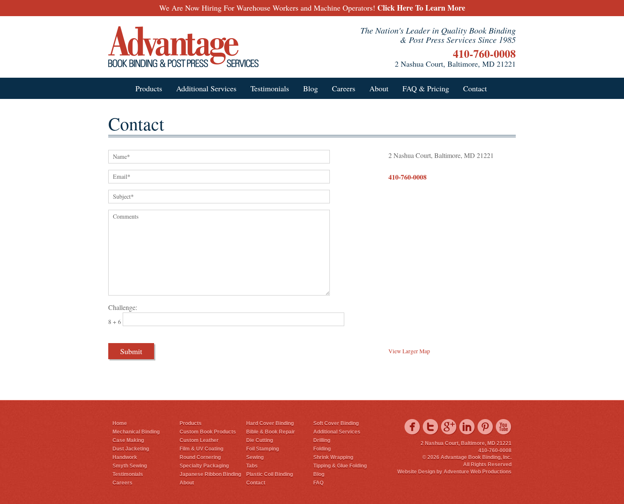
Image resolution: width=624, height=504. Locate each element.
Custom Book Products (208, 432)
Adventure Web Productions (478, 472)
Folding (322, 449)
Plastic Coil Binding (269, 474)
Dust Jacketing (130, 449)
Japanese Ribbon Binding (210, 474)
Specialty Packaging (204, 466)
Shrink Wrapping (333, 457)
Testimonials (269, 88)
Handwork (124, 457)
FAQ (318, 483)
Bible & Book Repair (270, 432)
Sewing (255, 457)
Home (119, 423)
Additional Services (206, 88)
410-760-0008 (484, 53)
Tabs (252, 466)
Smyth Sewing (129, 466)
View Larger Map (409, 351)
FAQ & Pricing (425, 88)
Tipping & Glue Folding (340, 466)
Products (148, 88)
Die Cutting (259, 440)
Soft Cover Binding (336, 423)
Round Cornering (200, 457)
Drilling (321, 440)
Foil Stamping (262, 449)
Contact (475, 88)
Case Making (128, 440)
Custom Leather (199, 440)
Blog (310, 88)
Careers (343, 88)
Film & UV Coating (201, 449)
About (378, 88)
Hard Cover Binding (270, 423)
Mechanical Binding (136, 432)
